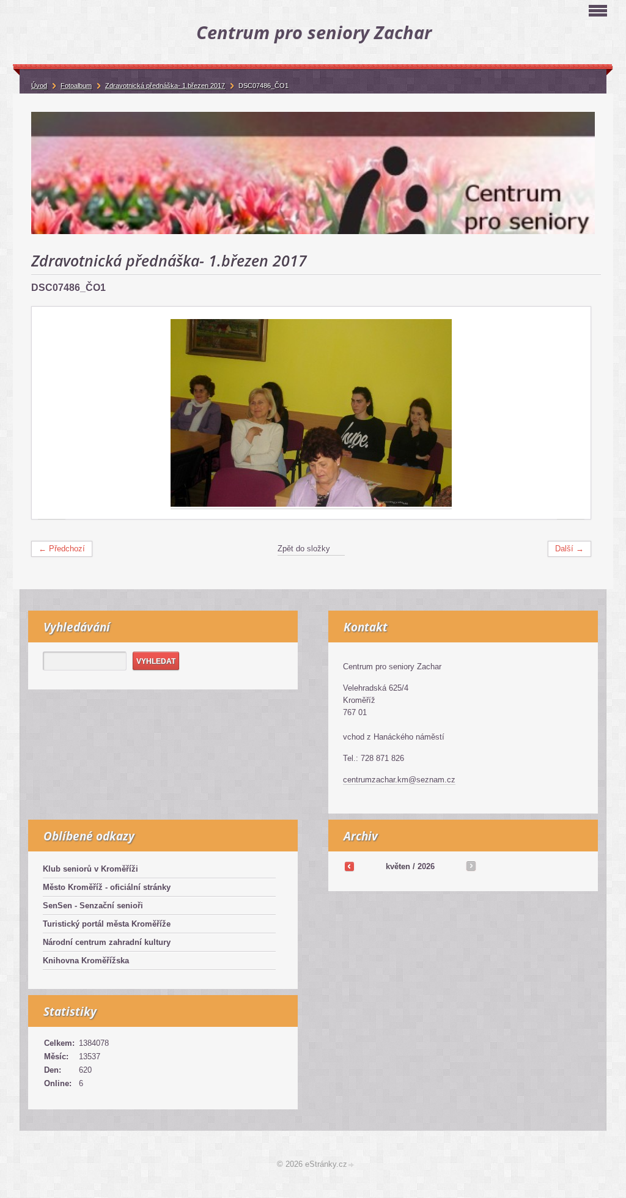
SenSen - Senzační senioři (93, 905)
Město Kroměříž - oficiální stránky (107, 887)
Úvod (39, 85)
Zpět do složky (304, 548)
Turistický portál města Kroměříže (107, 923)
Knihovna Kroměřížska (86, 960)
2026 (426, 866)
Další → (569, 548)
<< (349, 866)
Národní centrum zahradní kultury (107, 942)
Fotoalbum (76, 85)
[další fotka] (570, 413)
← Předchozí (62, 548)
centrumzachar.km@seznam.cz (399, 779)
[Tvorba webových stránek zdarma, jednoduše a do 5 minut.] (351, 1165)
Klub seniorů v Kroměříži (90, 868)
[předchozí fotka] (51, 413)
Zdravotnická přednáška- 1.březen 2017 (165, 85)
